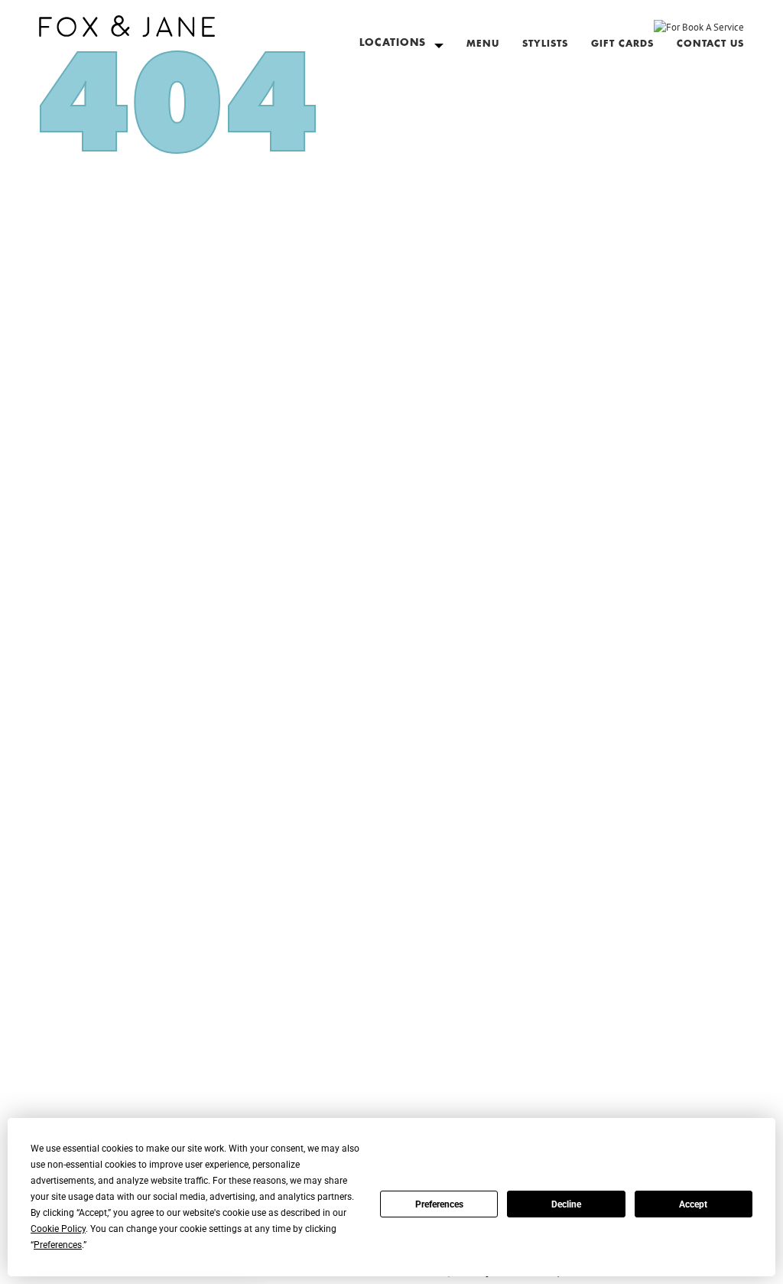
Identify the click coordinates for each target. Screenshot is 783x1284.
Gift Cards (622, 43)
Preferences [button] (58, 1245)
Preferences (439, 1204)
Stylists (545, 43)
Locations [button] (392, 43)
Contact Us (710, 43)
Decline (566, 1204)
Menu (482, 43)
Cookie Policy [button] (58, 1229)
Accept (693, 1204)
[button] (127, 22)
